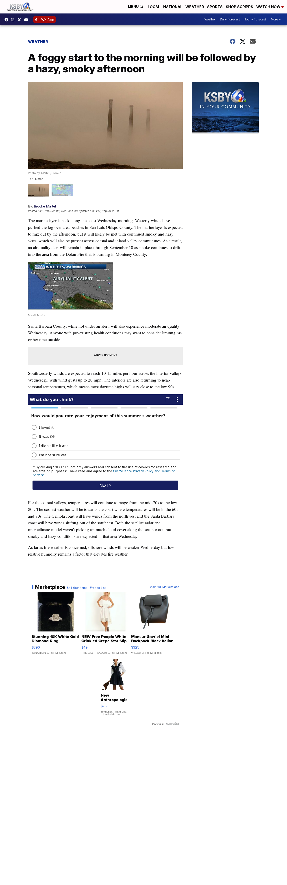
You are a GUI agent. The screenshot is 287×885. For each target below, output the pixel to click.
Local (154, 6)
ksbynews (7, 20)
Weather (194, 6)
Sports (215, 6)
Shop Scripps (239, 6)
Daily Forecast (230, 19)
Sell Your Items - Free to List (86, 587)
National (172, 6)
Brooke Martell (45, 206)
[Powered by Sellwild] (172, 724)
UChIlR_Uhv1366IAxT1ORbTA (27, 20)
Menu (134, 7)
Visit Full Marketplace (164, 587)
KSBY (20, 20)
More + (275, 19)
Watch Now (268, 6)
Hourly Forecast (255, 19)
